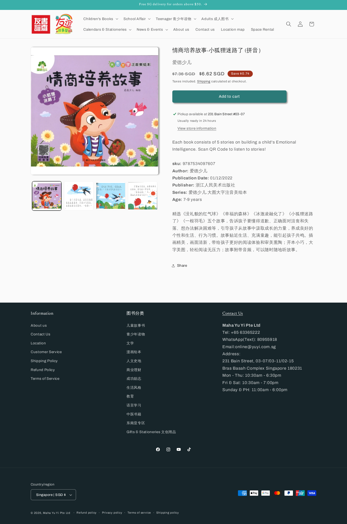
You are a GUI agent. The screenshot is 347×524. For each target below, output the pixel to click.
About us (39, 325)
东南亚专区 (136, 423)
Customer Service (46, 352)
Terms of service (139, 512)
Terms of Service (45, 378)
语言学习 (134, 405)
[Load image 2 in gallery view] (78, 196)
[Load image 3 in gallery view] (111, 196)
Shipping (203, 81)
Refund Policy (43, 370)
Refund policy (86, 512)
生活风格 (134, 387)
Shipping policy (167, 512)
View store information (197, 128)
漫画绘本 (134, 352)
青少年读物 (136, 334)
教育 (130, 396)
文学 (130, 343)
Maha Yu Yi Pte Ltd (56, 513)
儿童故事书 (136, 325)
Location (38, 343)
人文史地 (134, 361)
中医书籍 (134, 414)
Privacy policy (112, 512)
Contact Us (41, 334)
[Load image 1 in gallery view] (47, 196)
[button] (100, 18)
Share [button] (182, 265)
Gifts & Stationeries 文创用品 (151, 432)
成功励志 (134, 378)
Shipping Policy (44, 361)
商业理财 (134, 370)
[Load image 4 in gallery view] (142, 196)
